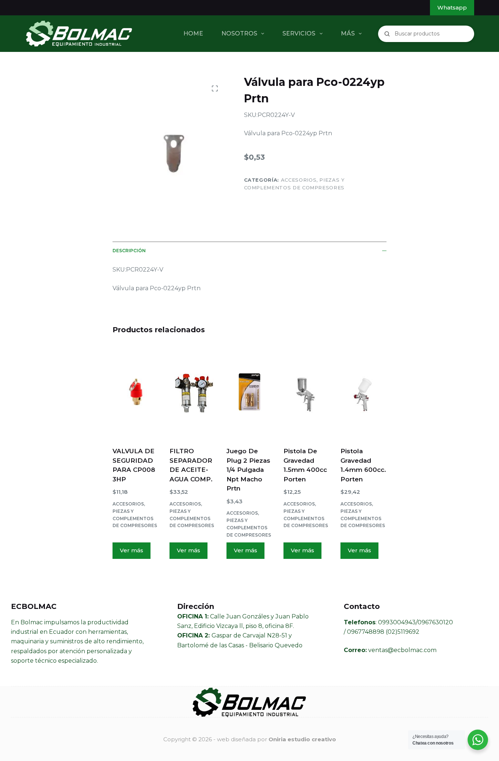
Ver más (131, 550)
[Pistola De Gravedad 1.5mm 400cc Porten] (306, 392)
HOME (193, 33)
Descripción (129, 250)
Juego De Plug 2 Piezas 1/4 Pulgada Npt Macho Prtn (248, 469)
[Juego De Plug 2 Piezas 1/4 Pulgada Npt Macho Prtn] (249, 392)
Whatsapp (452, 7)
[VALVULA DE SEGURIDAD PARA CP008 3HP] (136, 392)
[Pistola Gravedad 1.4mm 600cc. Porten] (363, 392)
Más (348, 33)
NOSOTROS (239, 33)
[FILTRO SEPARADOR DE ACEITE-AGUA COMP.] (192, 392)
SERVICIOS (298, 33)
